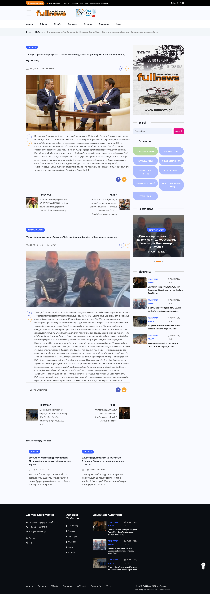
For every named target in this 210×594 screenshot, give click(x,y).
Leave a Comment (39, 390)
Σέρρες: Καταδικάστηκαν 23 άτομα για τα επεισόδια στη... (83, 3)
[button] (154, 261)
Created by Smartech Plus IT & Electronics (152, 589)
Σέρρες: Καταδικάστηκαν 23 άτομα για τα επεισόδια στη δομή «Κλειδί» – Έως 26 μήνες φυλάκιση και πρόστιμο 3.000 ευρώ (156, 239)
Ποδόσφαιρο (146, 172)
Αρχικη (29, 24)
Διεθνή (171, 151)
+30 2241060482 (38, 526)
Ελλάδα (57, 24)
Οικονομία (72, 24)
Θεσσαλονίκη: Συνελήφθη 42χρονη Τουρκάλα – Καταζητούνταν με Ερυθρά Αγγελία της (165, 290)
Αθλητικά (88, 24)
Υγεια (118, 24)
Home (28, 32)
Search (178, 131)
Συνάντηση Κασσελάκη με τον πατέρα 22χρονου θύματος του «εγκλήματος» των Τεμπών (50, 461)
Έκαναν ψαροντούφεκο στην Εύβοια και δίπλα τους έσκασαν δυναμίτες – (121, 550)
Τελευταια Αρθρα (171, 185)
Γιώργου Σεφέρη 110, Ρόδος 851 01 (45, 522)
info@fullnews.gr (37, 531)
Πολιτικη (43, 24)
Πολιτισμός (104, 24)
